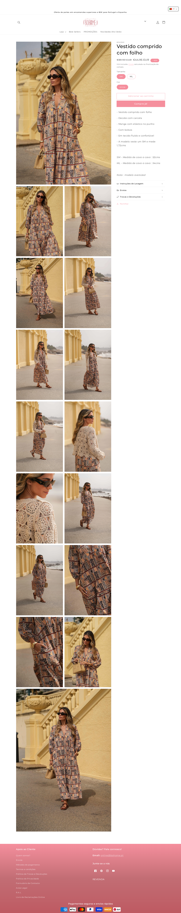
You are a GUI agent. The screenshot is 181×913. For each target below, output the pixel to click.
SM (121, 76)
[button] (19, 22)
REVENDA (99, 879)
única (122, 87)
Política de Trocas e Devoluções (31, 874)
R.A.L (18, 892)
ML (131, 76)
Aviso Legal (21, 888)
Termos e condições (25, 869)
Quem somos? (23, 855)
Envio (131, 64)
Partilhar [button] (124, 204)
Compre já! (140, 104)
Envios (19, 860)
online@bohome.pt (112, 855)
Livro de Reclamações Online (30, 897)
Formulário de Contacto (28, 883)
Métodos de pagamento (28, 865)
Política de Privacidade (27, 879)
